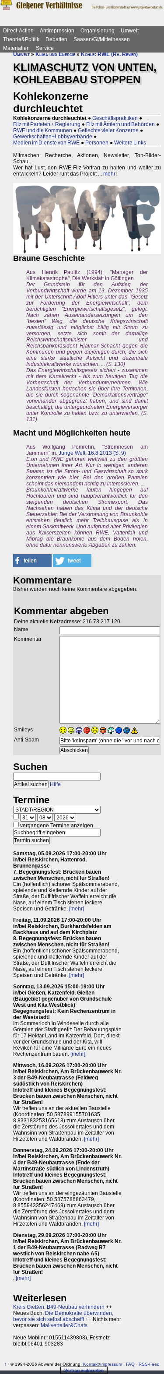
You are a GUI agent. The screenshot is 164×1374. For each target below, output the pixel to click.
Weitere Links (130, 143)
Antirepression (57, 31)
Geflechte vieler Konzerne (108, 130)
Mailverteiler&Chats (64, 1325)
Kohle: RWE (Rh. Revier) (109, 54)
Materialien (16, 48)
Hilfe (55, 784)
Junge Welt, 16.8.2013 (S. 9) (92, 453)
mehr (109, 174)
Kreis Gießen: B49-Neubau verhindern (59, 1307)
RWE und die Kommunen (42, 130)
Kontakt (91, 1364)
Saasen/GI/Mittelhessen (101, 39)
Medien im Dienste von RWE (46, 143)
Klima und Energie (55, 54)
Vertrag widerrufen (84, 1370)
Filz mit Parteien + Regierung (46, 124)
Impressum (111, 1364)
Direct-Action (18, 31)
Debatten (56, 39)
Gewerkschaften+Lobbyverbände (52, 137)
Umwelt (130, 31)
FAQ (130, 1364)
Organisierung (97, 31)
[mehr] (76, 909)
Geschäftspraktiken (115, 118)
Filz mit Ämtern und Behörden (120, 124)
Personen (96, 143)
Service (45, 48)
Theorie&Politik (21, 39)
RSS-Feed (149, 1364)
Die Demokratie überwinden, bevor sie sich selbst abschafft (63, 1316)
